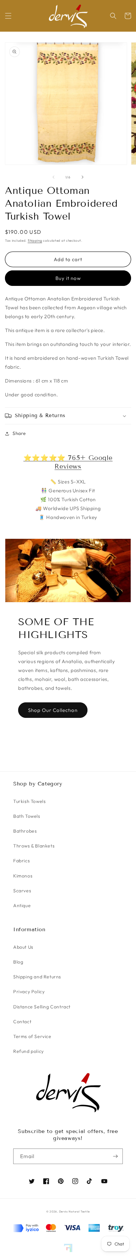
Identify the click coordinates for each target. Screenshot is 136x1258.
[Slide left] (53, 177)
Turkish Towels (29, 801)
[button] (8, 16)
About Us (23, 947)
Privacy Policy (29, 992)
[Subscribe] (115, 1156)
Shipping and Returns (37, 977)
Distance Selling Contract (42, 1007)
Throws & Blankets (33, 846)
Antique (22, 905)
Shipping (35, 240)
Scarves (22, 891)
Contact (22, 1022)
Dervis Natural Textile (74, 1211)
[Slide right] (82, 177)
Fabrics (21, 861)
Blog (18, 962)
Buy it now (68, 278)
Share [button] (19, 433)
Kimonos (22, 876)
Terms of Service (32, 1036)
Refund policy (28, 1051)
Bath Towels (26, 816)
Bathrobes (25, 831)
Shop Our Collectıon (53, 710)
